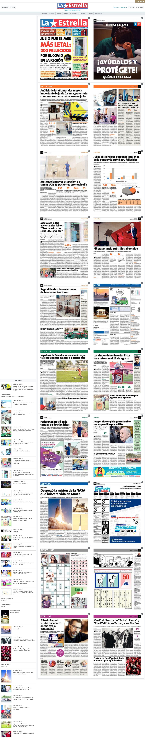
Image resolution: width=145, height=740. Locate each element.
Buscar (13, 7)
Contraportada (98, 13)
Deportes (59, 13)
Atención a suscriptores (120, 7)
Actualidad (52, 13)
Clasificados (73, 13)
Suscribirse (131, 7)
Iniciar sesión (139, 7)
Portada (44, 13)
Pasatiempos (82, 13)
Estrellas (90, 13)
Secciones (5, 7)
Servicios (66, 13)
